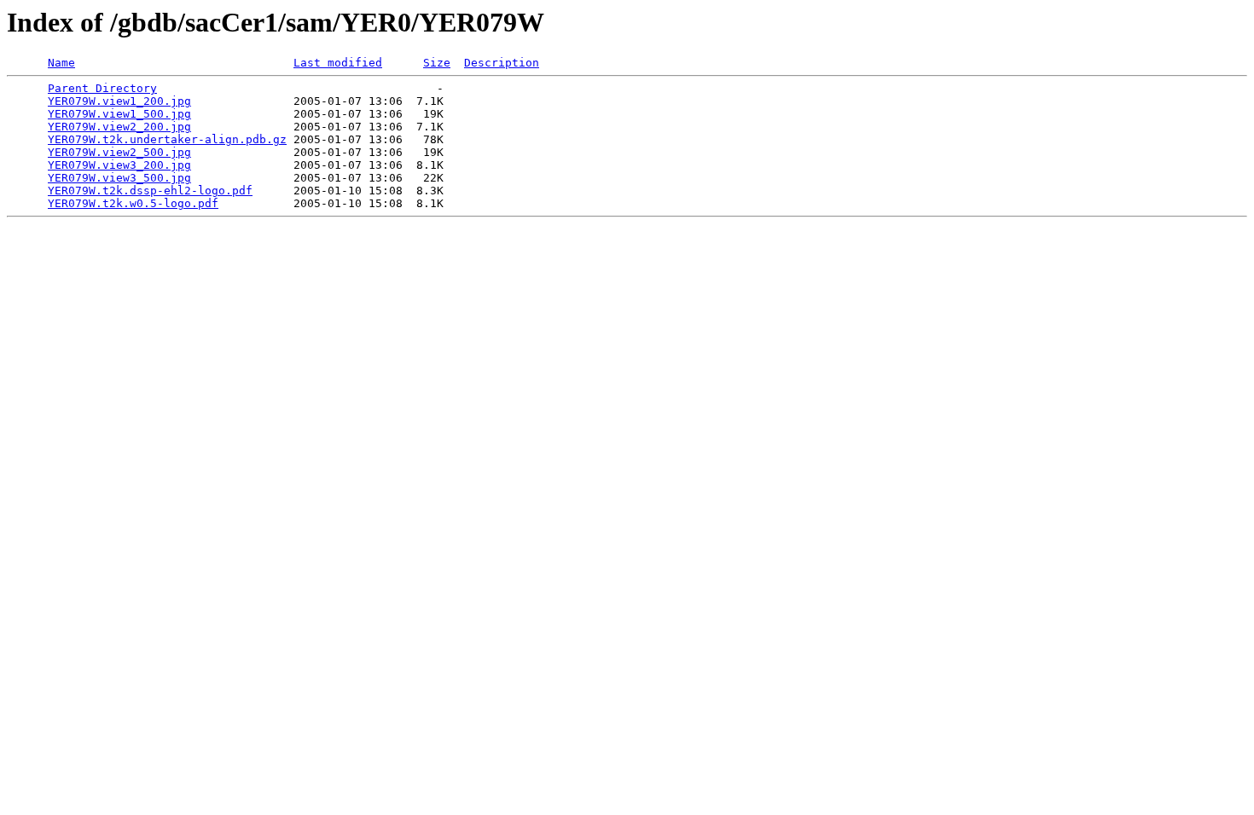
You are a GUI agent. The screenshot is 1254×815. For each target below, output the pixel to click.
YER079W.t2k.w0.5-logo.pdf (133, 203)
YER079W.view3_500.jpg (119, 177)
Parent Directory (102, 88)
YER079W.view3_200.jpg (119, 165)
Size (436, 62)
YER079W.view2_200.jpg (119, 126)
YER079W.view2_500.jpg (119, 152)
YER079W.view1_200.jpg (119, 101)
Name (61, 62)
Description (501, 62)
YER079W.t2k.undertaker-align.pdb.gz (167, 139)
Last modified (337, 62)
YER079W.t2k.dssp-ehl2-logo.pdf (150, 190)
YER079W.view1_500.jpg (119, 113)
